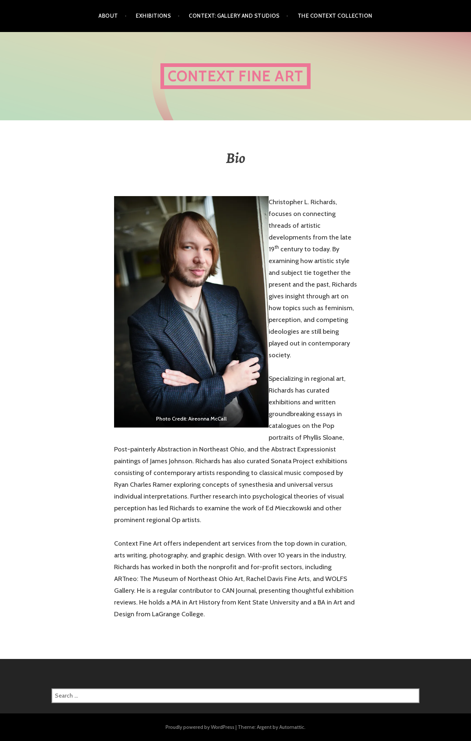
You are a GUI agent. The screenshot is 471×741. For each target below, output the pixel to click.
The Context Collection (335, 16)
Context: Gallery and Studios (234, 16)
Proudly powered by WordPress (200, 727)
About (108, 16)
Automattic (291, 727)
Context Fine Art (235, 76)
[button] (191, 312)
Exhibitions (153, 16)
